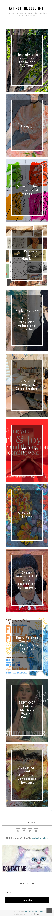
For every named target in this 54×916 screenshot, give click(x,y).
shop (45, 838)
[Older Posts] (50, 811)
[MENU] (27, 21)
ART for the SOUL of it (34, 912)
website (36, 838)
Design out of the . (27, 914)
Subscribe (27, 900)
